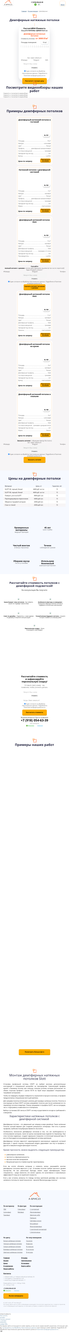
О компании (8, 1266)
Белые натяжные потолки (12, 1241)
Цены (5, 1263)
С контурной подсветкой (38, 1229)
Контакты (7, 1273)
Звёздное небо (35, 1215)
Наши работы (8, 1269)
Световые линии (35, 1221)
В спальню (29, 1247)
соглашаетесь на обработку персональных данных (19, 1328)
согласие (33, 71)
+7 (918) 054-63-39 (37, 2)
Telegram (40, 725)
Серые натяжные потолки (12, 1247)
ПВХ (4, 1209)
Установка (25, 1263)
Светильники (26, 1261)
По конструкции (33, 11)
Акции (5, 1261)
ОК (1, 1331)
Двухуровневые (35, 1212)
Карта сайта (25, 1266)
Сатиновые (7, 1212)
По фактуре (22, 1206)
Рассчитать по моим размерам (45, 160)
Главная (24, 11)
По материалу (8, 1206)
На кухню (29, 1241)
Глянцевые (21, 1209)
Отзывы (24, 1258)
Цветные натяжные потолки (12, 1252)
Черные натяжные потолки (12, 1244)
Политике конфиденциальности (34, 76)
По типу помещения (33, 1238)
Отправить (34, 67)
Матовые (21, 1212)
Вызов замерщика (16, 1296)
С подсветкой (34, 1209)
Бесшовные (34, 1224)
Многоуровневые (36, 1226)
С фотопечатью (35, 1232)
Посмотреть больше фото (34, 1052)
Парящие (33, 1218)
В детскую (29, 1252)
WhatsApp (31, 725)
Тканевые (6, 1215)
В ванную (29, 1244)
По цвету (6, 1238)
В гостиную (30, 1249)
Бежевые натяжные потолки (13, 1249)
